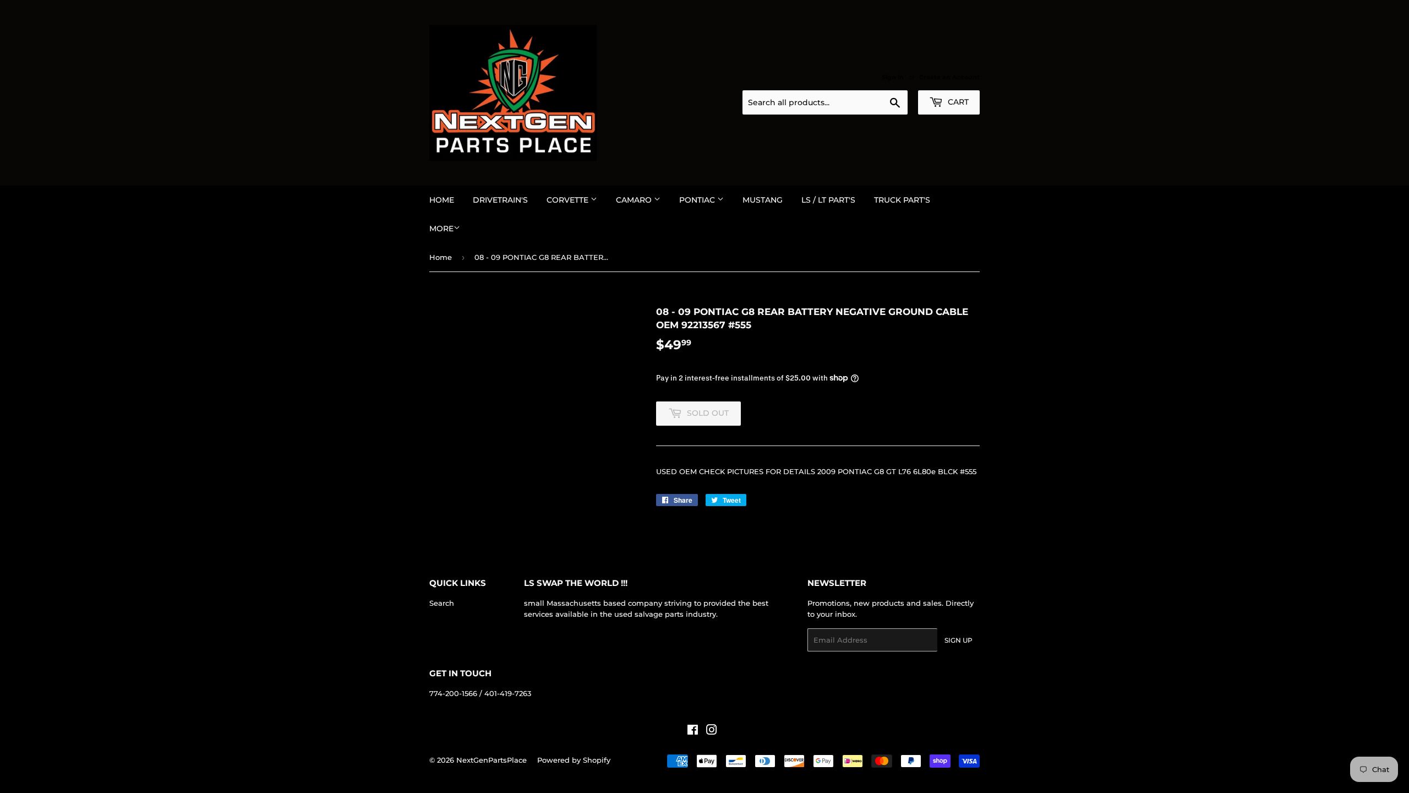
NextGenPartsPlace (491, 760)
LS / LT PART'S (828, 200)
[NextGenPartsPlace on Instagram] (711, 731)
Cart (957, 102)
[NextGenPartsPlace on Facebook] (692, 731)
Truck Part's (902, 200)
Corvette (569, 200)
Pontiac (698, 200)
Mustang (762, 200)
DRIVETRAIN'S (500, 200)
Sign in (893, 77)
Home (441, 200)
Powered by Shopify (573, 760)
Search (441, 603)
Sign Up (958, 640)
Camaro (635, 200)
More (441, 228)
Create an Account (949, 77)
